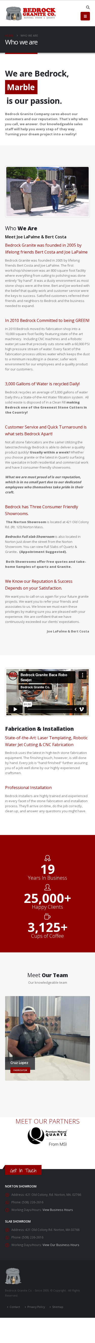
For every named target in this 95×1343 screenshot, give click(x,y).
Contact (15, 1307)
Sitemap (57, 1307)
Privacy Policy (36, 1307)
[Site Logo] (30, 14)
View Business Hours (58, 1210)
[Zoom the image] (47, 1130)
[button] (88, 7)
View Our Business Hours (61, 1245)
